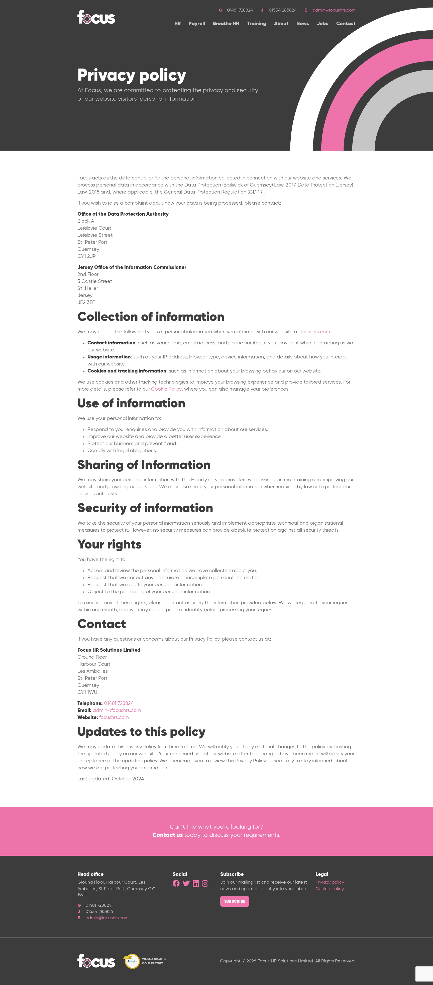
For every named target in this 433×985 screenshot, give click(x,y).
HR (177, 23)
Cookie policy (329, 889)
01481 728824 (119, 703)
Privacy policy (329, 882)
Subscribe (234, 902)
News (302, 23)
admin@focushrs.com (334, 10)
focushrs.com (315, 332)
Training (256, 23)
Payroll (197, 23)
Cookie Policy (166, 389)
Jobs (322, 23)
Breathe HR (226, 23)
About (281, 23)
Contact (346, 23)
